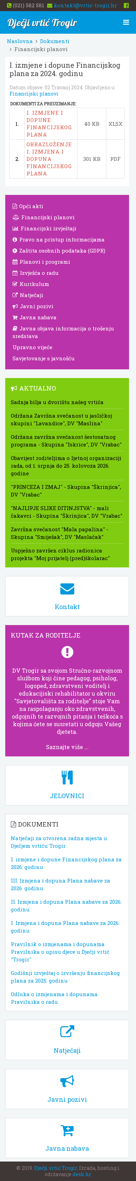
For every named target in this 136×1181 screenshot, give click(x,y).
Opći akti (30, 206)
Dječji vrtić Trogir (55, 1168)
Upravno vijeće (32, 347)
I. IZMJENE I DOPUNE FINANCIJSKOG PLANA (49, 123)
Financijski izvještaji (47, 228)
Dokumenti (54, 41)
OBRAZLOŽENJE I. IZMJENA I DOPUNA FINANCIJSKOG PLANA (49, 159)
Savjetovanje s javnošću (44, 358)
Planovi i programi (44, 261)
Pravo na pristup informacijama (61, 239)
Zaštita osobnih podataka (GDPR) (61, 250)
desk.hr (82, 1174)
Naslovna (20, 41)
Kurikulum (33, 283)
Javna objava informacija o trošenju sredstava (63, 332)
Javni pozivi (35, 306)
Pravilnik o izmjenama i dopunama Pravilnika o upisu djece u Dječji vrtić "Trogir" (60, 952)
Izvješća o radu (38, 272)
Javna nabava (37, 317)
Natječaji (30, 295)
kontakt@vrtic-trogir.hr (85, 5)
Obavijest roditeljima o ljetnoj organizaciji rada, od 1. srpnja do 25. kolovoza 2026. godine (66, 465)
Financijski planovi (34, 93)
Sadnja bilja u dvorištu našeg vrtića (57, 402)
